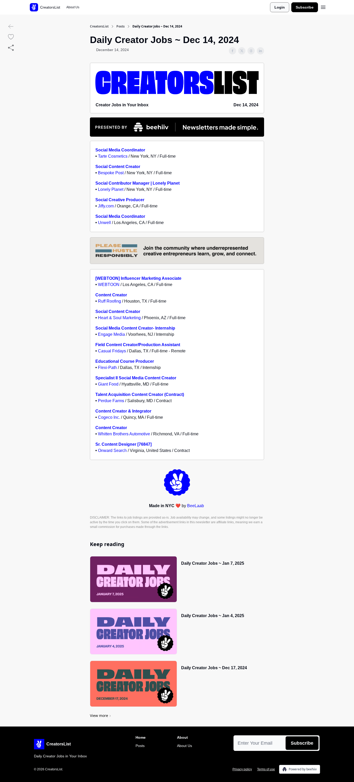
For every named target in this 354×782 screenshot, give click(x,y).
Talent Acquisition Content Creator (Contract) (139, 394)
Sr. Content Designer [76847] (123, 444)
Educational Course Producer (124, 361)
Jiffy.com (106, 206)
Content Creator (111, 295)
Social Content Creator (117, 166)
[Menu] (323, 6)
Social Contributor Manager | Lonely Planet (137, 183)
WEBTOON (108, 284)
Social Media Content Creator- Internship (135, 328)
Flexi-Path (107, 367)
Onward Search (112, 450)
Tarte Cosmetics (113, 156)
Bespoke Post (111, 173)
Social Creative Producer (119, 200)
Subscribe (305, 7)
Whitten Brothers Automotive (124, 434)
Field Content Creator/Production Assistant (137, 345)
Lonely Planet (110, 189)
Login (279, 7)
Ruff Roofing (109, 301)
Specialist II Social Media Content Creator (135, 378)
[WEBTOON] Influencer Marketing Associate (138, 278)
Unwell (104, 222)
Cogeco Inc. (109, 417)
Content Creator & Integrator (123, 411)
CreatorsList (99, 26)
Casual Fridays (112, 351)
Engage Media (111, 334)
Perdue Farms (111, 401)
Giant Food (108, 384)
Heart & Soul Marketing (119, 318)
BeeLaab (195, 506)
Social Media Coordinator (120, 150)
